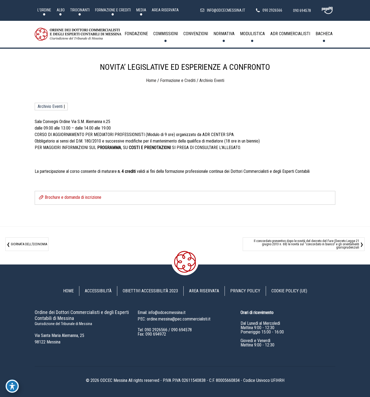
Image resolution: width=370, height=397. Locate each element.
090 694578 (181, 329)
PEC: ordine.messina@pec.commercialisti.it (174, 319)
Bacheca (324, 33)
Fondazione (136, 33)
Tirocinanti (80, 10)
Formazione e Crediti (113, 10)
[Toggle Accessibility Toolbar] (12, 386)
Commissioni (165, 33)
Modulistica (252, 33)
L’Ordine (44, 10)
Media (141, 10)
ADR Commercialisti (290, 33)
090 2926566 (156, 329)
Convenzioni (195, 33)
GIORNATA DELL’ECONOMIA (29, 244)
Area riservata (165, 10)
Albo (61, 10)
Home (151, 80)
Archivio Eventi (211, 80)
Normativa (224, 33)
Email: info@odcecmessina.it (162, 312)
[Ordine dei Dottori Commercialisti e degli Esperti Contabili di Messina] (78, 34)
